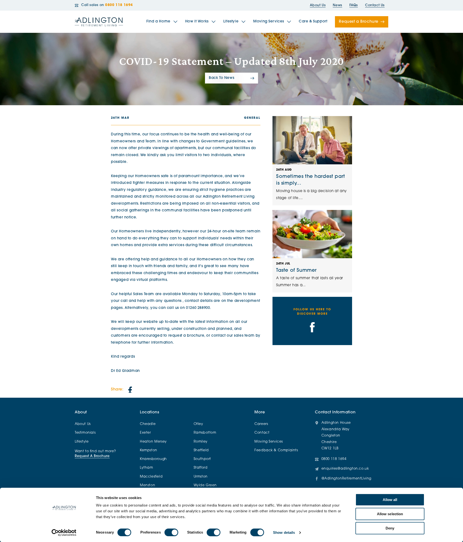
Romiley (201, 442)
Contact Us (375, 5)
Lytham (146, 468)
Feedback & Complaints (276, 450)
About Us (318, 5)
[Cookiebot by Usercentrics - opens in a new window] (64, 532)
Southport (202, 459)
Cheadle (148, 424)
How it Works (197, 21)
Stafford (201, 468)
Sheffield (201, 450)
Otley (198, 424)
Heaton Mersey (153, 442)
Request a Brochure (358, 22)
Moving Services (268, 21)
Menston (147, 485)
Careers (261, 424)
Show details (284, 532)
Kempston (148, 450)
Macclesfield (151, 477)
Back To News (221, 78)
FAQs (353, 5)
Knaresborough (153, 459)
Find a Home (158, 21)
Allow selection (390, 514)
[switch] (171, 532)
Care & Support (313, 21)
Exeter (145, 433)
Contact (261, 433)
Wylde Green (205, 485)
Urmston (201, 477)
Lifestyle (230, 21)
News (337, 5)
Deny (390, 528)
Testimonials (85, 433)
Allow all (390, 500)
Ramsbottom (205, 433)
